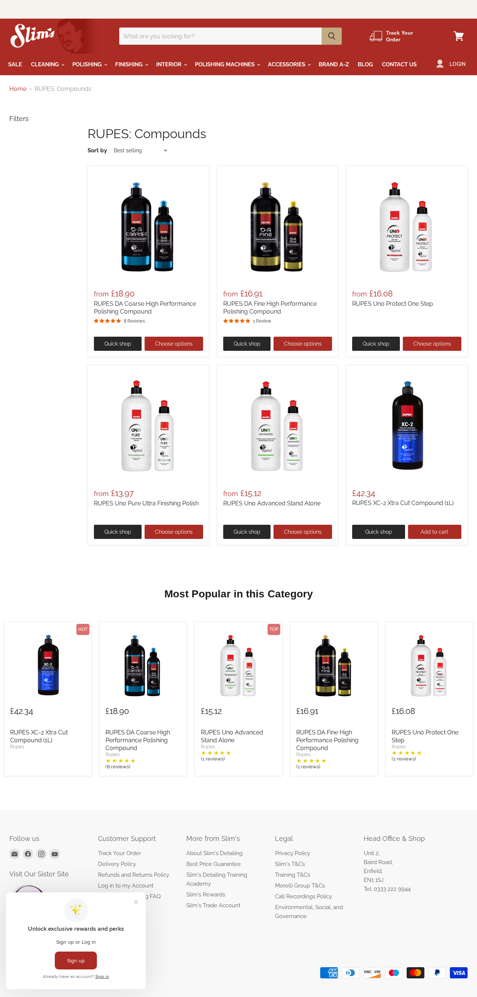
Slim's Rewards (205, 894)
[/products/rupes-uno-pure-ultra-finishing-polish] (148, 425)
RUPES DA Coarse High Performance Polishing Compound (137, 740)
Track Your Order (119, 853)
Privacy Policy (292, 853)
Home (17, 89)
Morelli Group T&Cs (300, 885)
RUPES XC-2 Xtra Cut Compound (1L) (403, 503)
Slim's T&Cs (290, 864)
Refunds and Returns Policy (133, 874)
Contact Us (399, 64)
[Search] (332, 36)
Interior (169, 64)
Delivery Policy (117, 864)
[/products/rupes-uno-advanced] (277, 425)
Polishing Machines (225, 64)
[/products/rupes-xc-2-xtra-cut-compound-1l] (406, 425)
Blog (365, 64)
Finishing (129, 64)
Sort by (97, 150)
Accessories (287, 64)
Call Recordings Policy (303, 896)
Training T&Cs (292, 874)
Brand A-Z (334, 64)
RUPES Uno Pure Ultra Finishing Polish (146, 503)
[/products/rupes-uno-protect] (406, 226)
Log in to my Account (126, 885)
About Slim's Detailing (214, 853)
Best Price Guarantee (213, 864)
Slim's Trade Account (213, 905)
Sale (15, 64)
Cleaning (45, 64)
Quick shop (117, 344)
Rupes (17, 746)
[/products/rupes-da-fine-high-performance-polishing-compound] (277, 226)
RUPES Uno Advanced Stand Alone (271, 503)
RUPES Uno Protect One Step (392, 303)
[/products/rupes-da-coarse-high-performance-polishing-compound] (148, 226)
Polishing (87, 64)
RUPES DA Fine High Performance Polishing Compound (327, 740)
